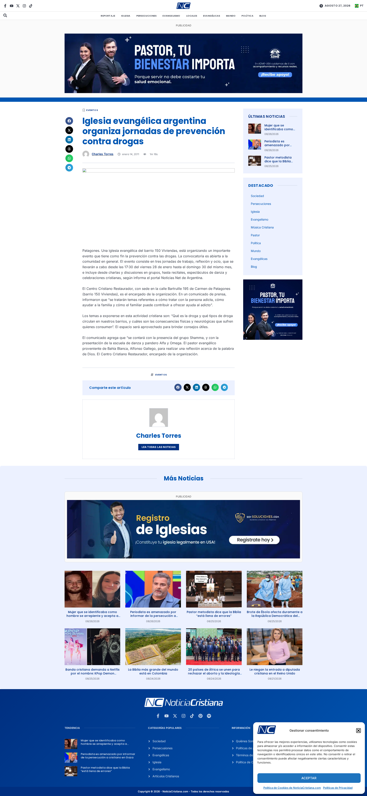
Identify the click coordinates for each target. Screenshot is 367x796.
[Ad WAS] (183, 557)
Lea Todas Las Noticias (159, 447)
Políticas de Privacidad (338, 787)
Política (247, 15)
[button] (358, 730)
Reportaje (108, 15)
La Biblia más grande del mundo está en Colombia (153, 671)
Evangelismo (171, 15)
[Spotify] (209, 716)
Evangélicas (211, 15)
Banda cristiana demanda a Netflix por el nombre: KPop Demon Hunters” (92, 673)
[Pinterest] (200, 716)
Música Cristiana (262, 227)
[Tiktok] (30, 6)
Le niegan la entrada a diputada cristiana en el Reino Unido (275, 671)
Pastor (255, 235)
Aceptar (308, 778)
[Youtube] (11, 6)
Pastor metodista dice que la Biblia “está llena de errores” (278, 163)
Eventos (92, 110)
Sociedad (257, 196)
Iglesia (125, 15)
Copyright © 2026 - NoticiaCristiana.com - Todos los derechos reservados (183, 791)
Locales (191, 15)
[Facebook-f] (5, 6)
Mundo (231, 15)
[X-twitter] (18, 6)
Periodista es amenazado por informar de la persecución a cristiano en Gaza (153, 616)
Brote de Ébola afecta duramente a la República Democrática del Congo (274, 616)
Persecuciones (146, 15)
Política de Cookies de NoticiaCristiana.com (292, 787)
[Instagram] (24, 6)
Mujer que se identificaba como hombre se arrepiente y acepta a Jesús (92, 616)
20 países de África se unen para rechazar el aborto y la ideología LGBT (214, 673)
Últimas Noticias (266, 116)
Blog (262, 15)
